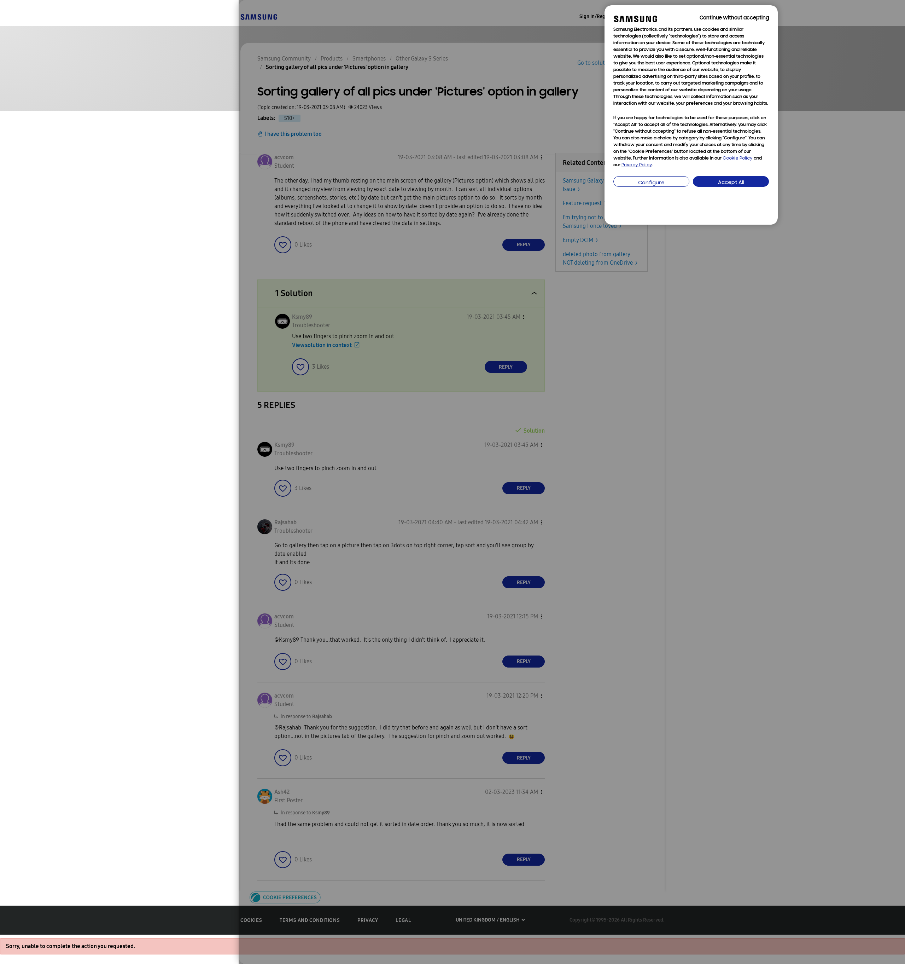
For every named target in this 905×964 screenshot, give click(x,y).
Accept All (731, 182)
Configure (651, 183)
